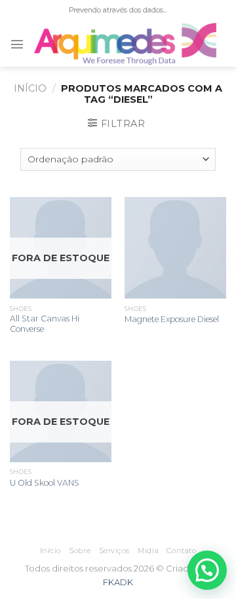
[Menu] (17, 44)
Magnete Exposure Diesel (172, 319)
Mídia (148, 550)
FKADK (118, 582)
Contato (181, 550)
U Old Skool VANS (44, 483)
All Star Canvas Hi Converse (44, 324)
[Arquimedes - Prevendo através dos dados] (125, 44)
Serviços (114, 550)
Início (30, 88)
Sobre (79, 550)
